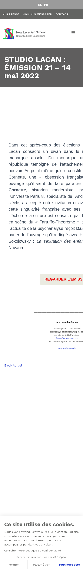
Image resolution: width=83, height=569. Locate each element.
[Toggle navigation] (74, 33)
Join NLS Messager (37, 14)
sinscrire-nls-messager (67, 348)
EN (40, 5)
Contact (62, 14)
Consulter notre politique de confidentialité (32, 550)
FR (46, 5)
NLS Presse (11, 14)
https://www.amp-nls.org (67, 338)
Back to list (13, 365)
